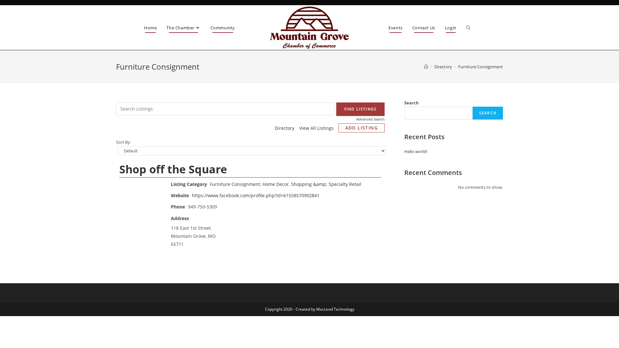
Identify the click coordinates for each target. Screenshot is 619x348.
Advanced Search (370, 119)
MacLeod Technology (335, 309)
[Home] (426, 67)
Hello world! (415, 151)
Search (411, 103)
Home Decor (275, 184)
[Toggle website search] (468, 27)
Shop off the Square (173, 169)
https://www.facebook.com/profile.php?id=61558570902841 (255, 195)
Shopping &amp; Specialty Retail (326, 184)
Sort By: (123, 142)
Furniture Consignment (235, 184)
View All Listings (316, 128)
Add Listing (361, 128)
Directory (284, 128)
